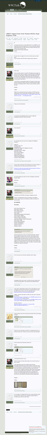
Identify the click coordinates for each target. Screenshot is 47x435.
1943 (12, 38)
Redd (15, 100)
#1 (40, 52)
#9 (40, 184)
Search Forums (8, 11)
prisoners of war (36, 38)
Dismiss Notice (45, 426)
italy (27, 38)
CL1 (7, 63)
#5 (40, 122)
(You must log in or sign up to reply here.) (35, 406)
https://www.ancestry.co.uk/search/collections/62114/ (24, 292)
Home (8, 9)
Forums (12, 9)
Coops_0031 (16, 52)
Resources (20, 9)
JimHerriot (17, 100)
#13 (40, 308)
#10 (40, 249)
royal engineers (9, 39)
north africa (31, 38)
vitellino (15, 98)
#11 (40, 261)
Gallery (16, 9)
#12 (40, 283)
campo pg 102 (16, 38)
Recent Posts (13, 11)
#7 (40, 159)
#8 (40, 171)
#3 (40, 98)
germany (24, 38)
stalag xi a (24, 39)
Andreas (15, 184)
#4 (40, 110)
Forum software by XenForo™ (13, 433)
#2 (40, 62)
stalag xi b (28, 39)
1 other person (24, 100)
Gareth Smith (9, 148)
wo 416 (36, 39)
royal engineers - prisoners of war (17, 39)
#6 (40, 134)
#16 (40, 355)
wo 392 (33, 39)
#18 (40, 400)
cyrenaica (20, 38)
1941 (9, 38)
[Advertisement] (26, 24)
